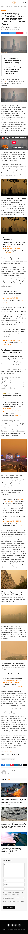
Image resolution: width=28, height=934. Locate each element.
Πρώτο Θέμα (8, 751)
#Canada (6, 408)
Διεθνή (3, 10)
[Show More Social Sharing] (25, 33)
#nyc (7, 680)
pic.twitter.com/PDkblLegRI (11, 340)
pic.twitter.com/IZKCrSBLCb (11, 682)
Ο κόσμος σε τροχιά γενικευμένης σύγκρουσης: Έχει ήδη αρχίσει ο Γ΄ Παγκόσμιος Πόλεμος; (11, 850)
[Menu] (2, 2)
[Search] (26, 2)
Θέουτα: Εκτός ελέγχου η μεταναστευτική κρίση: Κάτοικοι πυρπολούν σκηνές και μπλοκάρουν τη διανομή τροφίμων (13, 801)
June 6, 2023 (18, 415)
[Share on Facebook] (5, 33)
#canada (18, 680)
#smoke (9, 246)
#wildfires (12, 680)
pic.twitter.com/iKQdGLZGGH (12, 521)
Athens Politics (9, 27)
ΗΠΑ (5, 81)
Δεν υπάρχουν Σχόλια (7, 29)
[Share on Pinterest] (19, 33)
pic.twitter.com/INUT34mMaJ (12, 411)
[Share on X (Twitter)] (12, 33)
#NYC (5, 501)
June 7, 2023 (7, 253)
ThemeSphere (22, 929)
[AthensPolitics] (14, 2)
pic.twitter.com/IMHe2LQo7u (11, 248)
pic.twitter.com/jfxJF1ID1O (11, 298)
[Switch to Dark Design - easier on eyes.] (23, 2)
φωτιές (12, 759)
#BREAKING (11, 501)
